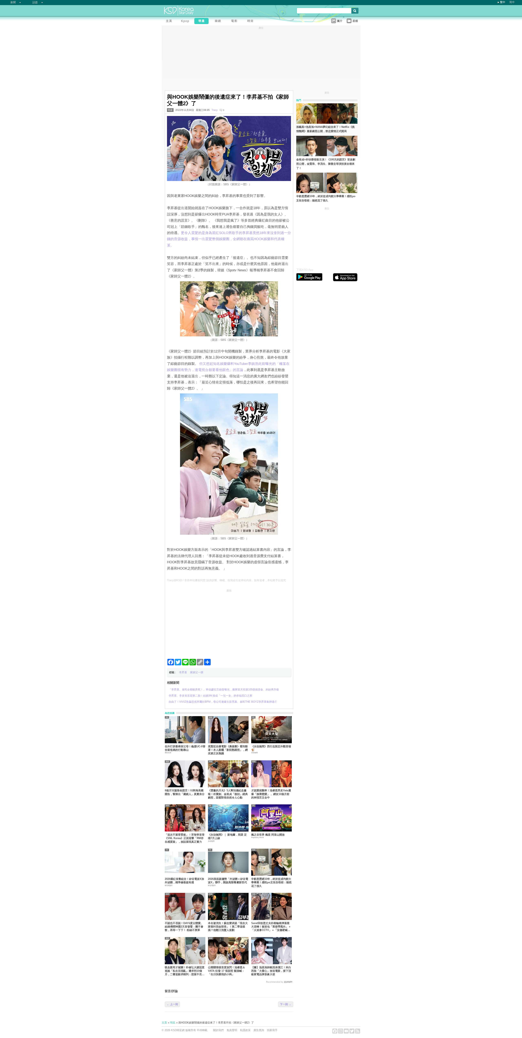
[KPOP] (186, 21)
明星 (170, 110)
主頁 (164, 1022)
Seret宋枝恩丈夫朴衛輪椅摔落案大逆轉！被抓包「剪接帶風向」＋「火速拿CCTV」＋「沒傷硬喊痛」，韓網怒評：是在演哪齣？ (271, 927)
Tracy (214, 110)
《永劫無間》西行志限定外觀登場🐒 (271, 748)
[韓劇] (219, 21)
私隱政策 (245, 1030)
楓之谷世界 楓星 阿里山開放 (268, 834)
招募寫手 (272, 1030)
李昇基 (183, 672)
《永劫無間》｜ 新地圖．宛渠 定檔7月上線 (227, 836)
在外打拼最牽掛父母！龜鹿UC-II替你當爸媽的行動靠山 (185, 748)
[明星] (202, 21)
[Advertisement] (229, 622)
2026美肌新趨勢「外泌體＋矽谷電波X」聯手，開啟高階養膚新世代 (228, 880)
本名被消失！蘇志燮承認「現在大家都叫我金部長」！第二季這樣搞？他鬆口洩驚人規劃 (228, 927)
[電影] (235, 21)
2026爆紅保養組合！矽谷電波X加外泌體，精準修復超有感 (184, 880)
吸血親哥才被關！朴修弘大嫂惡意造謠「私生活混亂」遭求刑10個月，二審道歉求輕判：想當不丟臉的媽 (185, 971)
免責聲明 (232, 1030)
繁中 (502, 2)
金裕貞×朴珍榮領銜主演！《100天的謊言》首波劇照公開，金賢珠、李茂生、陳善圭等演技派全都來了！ (325, 164)
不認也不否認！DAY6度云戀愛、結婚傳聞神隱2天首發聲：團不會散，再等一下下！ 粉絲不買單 (184, 927)
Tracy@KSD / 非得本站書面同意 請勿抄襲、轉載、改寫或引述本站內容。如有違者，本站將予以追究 (226, 580)
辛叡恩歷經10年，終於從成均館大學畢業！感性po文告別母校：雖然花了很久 (271, 882)
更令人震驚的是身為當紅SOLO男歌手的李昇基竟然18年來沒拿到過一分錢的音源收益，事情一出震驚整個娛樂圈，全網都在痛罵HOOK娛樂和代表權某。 (229, 239)
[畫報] (251, 21)
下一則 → (285, 1004)
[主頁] (170, 21)
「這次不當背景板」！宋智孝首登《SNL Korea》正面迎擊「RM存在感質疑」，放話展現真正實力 (185, 838)
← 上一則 (172, 1004)
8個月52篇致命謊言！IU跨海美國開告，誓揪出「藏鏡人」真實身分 (185, 792)
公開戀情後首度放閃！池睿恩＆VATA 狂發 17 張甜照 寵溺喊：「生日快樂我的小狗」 (226, 971)
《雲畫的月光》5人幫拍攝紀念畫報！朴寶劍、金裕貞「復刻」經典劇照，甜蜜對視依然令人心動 (228, 794)
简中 (512, 2)
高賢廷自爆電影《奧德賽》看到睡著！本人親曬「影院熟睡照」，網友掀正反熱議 (228, 750)
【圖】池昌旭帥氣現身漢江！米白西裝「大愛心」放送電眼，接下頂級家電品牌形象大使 (271, 971)
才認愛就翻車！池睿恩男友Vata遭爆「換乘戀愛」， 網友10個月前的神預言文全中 (271, 794)
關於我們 (218, 1030)
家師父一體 (196, 672)
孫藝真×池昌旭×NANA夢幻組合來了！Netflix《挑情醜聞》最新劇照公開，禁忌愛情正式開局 (325, 129)
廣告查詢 (258, 1030)
